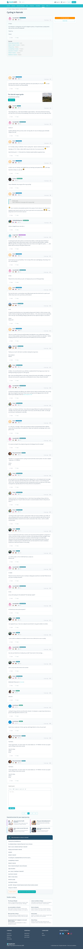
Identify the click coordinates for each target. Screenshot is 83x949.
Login (69, 2)
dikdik (14, 528)
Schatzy (14, 178)
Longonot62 (15, 234)
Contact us (9, 933)
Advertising (9, 935)
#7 (50, 180)
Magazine (58, 2)
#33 (50, 649)
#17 (50, 367)
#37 (50, 707)
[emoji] (18, 789)
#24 (50, 494)
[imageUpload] (17, 789)
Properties (32, 5)
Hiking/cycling (11, 47)
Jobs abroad (26, 937)
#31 (50, 620)
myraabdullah (16, 17)
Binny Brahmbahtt (17, 452)
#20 (50, 423)
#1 (50, 20)
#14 (50, 305)
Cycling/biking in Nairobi (13, 48)
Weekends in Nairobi (12, 54)
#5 (50, 143)
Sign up (73, 2)
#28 (50, 569)
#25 (50, 512)
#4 (50, 124)
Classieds (22, 682)
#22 (50, 455)
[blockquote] (13, 789)
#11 (50, 256)
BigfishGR (15, 303)
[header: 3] (22, 789)
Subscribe (65, 20)
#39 (50, 738)
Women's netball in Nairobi (14, 45)
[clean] (25, 789)
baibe (14, 690)
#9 (50, 222)
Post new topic (65, 18)
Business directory (20, 5)
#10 (50, 237)
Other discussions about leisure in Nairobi (27, 891)
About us (9, 937)
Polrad (14, 365)
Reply (17, 37)
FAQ (43, 933)
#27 (50, 553)
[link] (15, 789)
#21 (50, 440)
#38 (50, 723)
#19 (50, 405)
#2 (50, 79)
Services (13, 5)
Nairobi (8, 5)
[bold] (10, 789)
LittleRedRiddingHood (17, 220)
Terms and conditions (71, 945)
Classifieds (38, 5)
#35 (50, 678)
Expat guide (26, 935)
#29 (50, 588)
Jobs (27, 5)
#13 (50, 289)
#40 (50, 763)
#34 (50, 663)
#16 (50, 348)
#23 (50, 475)
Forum (43, 5)
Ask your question (12, 891)
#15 (50, 330)
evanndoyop (15, 705)
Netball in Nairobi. (12, 52)
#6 (50, 163)
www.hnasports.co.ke (27, 394)
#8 (50, 195)
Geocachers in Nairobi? (13, 50)
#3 (50, 108)
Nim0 (14, 76)
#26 (50, 531)
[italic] (11, 789)
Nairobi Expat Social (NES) (13, 43)
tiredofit (14, 105)
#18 (50, 387)
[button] (23, 789)
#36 (50, 692)
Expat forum (26, 933)
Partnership (9, 939)
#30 (50, 605)
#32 (50, 634)
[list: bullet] (20, 789)
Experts (43, 935)
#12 (50, 272)
